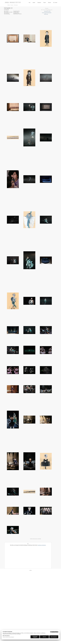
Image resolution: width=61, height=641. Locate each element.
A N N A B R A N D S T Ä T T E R (12, 2)
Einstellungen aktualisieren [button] (42, 545)
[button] (34, 2)
